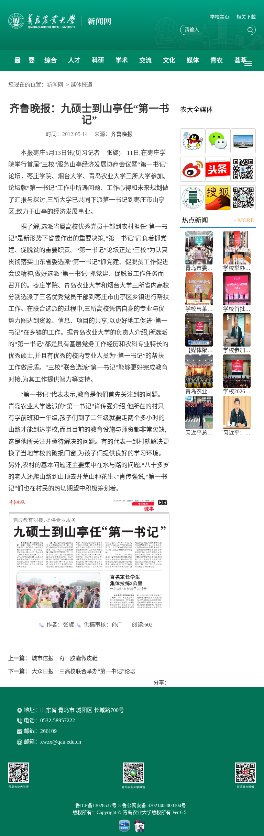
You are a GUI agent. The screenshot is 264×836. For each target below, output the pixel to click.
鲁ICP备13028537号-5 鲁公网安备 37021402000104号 (132, 805)
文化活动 (169, 64)
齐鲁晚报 (122, 134)
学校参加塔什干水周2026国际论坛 (237, 350)
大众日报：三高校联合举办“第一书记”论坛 (83, 671)
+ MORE (243, 220)
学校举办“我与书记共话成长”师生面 (237, 268)
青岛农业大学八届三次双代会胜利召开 (199, 391)
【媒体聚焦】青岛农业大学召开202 (199, 350)
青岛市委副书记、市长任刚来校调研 (199, 268)
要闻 (32, 64)
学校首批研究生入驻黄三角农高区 (237, 309)
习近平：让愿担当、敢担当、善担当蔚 (237, 433)
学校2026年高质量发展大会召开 (237, 391)
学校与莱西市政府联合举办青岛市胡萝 (199, 309)
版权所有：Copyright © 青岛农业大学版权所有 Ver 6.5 (132, 812)
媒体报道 (193, 64)
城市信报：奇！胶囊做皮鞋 (65, 658)
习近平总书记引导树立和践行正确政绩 (199, 433)
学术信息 (122, 64)
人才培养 (74, 64)
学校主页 (219, 17)
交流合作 (145, 64)
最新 (17, 64)
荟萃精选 (240, 64)
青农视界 (216, 64)
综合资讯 (50, 64)
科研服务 (98, 64)
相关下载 (246, 17)
